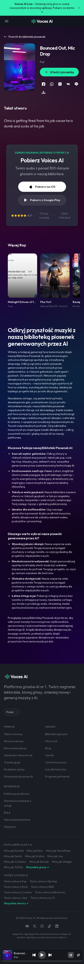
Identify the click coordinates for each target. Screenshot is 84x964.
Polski (10, 712)
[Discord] (27, 926)
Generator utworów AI (18, 755)
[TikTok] (49, 926)
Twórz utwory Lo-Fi (42, 898)
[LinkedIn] (57, 926)
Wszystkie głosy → (37, 867)
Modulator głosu (14, 769)
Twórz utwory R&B (42, 887)
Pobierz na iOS (45, 186)
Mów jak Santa (13, 856)
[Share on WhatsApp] (51, 84)
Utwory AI (51, 741)
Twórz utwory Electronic (50, 892)
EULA (7, 812)
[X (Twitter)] (34, 926)
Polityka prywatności (16, 794)
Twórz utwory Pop (15, 881)
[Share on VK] (68, 84)
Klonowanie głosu (15, 748)
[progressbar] (42, 961)
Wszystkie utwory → (16, 903)
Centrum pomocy (55, 762)
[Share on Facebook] (43, 84)
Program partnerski (57, 776)
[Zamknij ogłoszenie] (78, 7)
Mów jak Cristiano (15, 861)
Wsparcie (10, 827)
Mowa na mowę (13, 741)
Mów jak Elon (35, 850)
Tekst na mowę (13, 734)
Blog (48, 748)
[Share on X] (60, 84)
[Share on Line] (76, 84)
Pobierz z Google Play (45, 200)
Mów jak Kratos (34, 856)
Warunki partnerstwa (17, 819)
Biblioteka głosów (56, 734)
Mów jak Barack (39, 861)
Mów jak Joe (55, 856)
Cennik (49, 755)
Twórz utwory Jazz (15, 898)
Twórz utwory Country (18, 892)
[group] (42, 961)
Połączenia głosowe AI (18, 776)
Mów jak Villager (62, 861)
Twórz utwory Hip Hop (43, 881)
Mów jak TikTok (13, 867)
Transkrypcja (12, 762)
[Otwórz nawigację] (6, 21)
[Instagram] (42, 926)
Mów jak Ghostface (58, 850)
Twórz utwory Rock (16, 887)
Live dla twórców (55, 769)
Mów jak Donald (14, 850)
